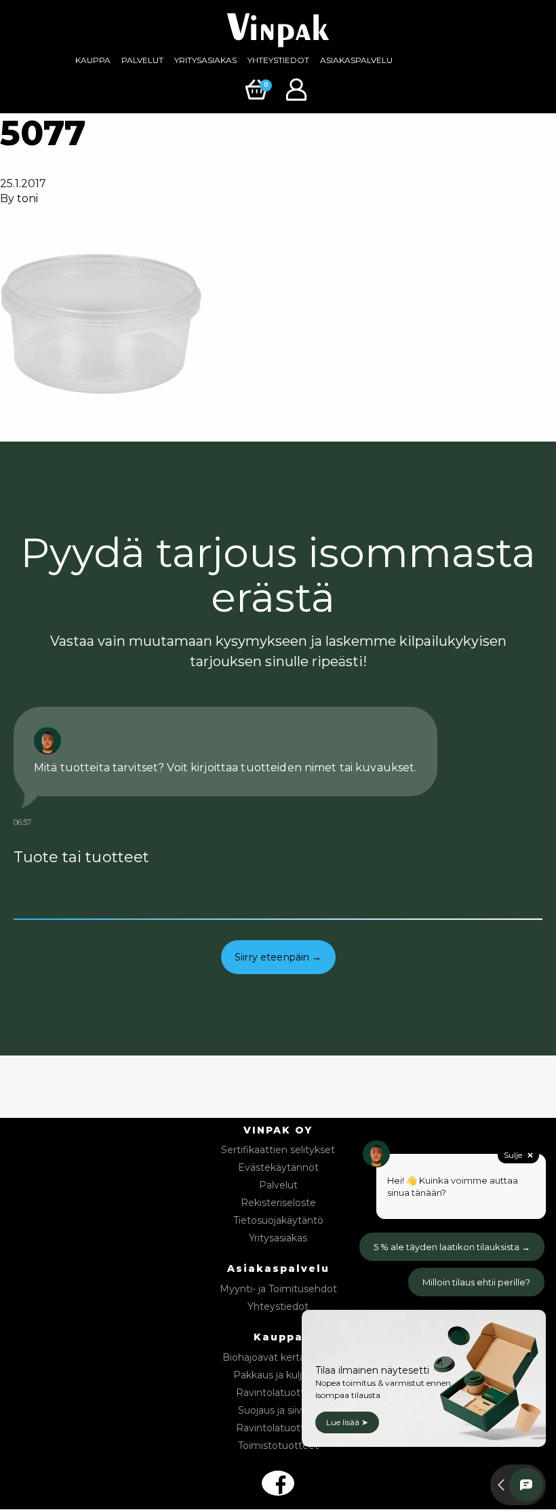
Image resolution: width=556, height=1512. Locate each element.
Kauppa (93, 60)
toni (27, 198)
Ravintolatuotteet (278, 1393)
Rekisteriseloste (278, 1203)
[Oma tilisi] (298, 88)
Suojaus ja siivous (278, 1410)
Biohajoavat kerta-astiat (278, 1357)
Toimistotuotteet (278, 1445)
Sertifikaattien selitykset (278, 1150)
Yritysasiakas (205, 60)
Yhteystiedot (278, 60)
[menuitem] (93, 60)
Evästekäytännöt (278, 1167)
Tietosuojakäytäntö (278, 1220)
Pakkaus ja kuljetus (278, 1375)
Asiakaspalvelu (356, 60)
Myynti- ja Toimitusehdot (278, 1289)
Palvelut (142, 60)
